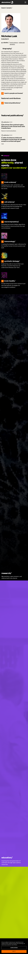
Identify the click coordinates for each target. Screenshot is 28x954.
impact (3, 8)
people (9, 8)
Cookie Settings (14, 947)
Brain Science (14, 42)
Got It (14, 951)
